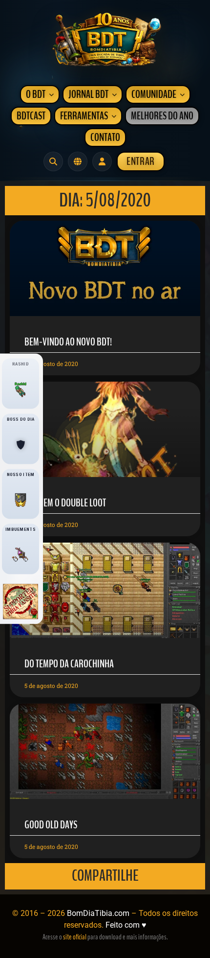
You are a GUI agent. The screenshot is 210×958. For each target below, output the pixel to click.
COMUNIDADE (153, 94)
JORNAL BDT (88, 94)
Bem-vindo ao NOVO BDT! (68, 342)
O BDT (35, 94)
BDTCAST (31, 116)
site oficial (74, 937)
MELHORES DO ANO (162, 116)
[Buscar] (53, 161)
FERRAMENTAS (84, 116)
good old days (50, 825)
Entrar (140, 161)
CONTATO (105, 137)
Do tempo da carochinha (69, 664)
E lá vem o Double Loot (65, 503)
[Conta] (102, 161)
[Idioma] (77, 161)
